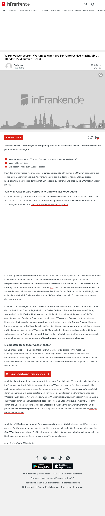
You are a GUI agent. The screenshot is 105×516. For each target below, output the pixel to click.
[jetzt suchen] (85, 4)
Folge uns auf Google (13, 137)
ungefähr (82, 330)
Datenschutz (28, 487)
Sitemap (35, 478)
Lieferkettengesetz (71, 482)
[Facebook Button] (37, 458)
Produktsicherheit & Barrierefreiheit (42, 482)
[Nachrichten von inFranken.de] (15, 4)
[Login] (92, 4)
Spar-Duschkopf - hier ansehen (28, 374)
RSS (55, 473)
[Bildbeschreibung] (100, 125)
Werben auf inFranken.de (54, 478)
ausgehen (92, 295)
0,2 (51, 287)
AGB (71, 478)
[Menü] (99, 4)
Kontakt (79, 487)
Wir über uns (29, 473)
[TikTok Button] (60, 458)
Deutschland (13, 196)
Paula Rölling (19, 68)
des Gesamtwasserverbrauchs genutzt (49, 204)
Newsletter (44, 473)
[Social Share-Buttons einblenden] (88, 138)
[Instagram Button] (45, 458)
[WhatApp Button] (68, 458)
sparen (15, 330)
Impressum (66, 487)
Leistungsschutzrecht (71, 473)
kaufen (62, 436)
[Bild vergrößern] (100, 75)
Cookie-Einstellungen (48, 487)
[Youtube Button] (52, 458)
